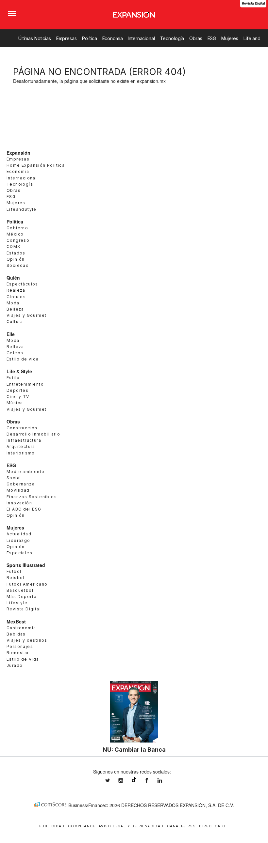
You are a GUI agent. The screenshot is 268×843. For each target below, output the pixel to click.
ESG (212, 38)
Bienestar (18, 652)
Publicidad (52, 826)
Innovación (19, 502)
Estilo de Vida (23, 659)
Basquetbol (20, 590)
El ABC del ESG (24, 509)
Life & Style (19, 371)
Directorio (212, 826)
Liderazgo (18, 540)
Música (15, 402)
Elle (11, 334)
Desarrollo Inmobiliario (33, 434)
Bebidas (16, 634)
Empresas (66, 38)
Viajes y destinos (27, 640)
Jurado (15, 665)
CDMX (14, 246)
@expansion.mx (134, 780)
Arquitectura (21, 446)
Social (14, 477)
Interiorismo (21, 453)
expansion (164, 780)
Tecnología (172, 38)
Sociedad (18, 265)
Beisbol (16, 577)
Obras (195, 38)
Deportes (17, 390)
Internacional (141, 38)
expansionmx (112, 780)
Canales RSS (181, 826)
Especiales (19, 552)
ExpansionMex (151, 780)
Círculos (16, 296)
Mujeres (229, 38)
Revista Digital (24, 608)
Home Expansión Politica (36, 165)
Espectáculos (22, 284)
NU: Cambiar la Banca (134, 749)
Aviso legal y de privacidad (131, 826)
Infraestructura (24, 440)
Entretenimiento (25, 384)
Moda (13, 302)
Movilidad (18, 490)
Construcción (22, 427)
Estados (16, 253)
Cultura (15, 321)
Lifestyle (17, 602)
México (15, 234)
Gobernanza (21, 484)
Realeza (16, 290)
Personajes (20, 646)
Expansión (18, 152)
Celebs (15, 352)
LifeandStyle (22, 209)
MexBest (16, 621)
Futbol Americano (27, 584)
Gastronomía (21, 627)
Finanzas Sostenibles (32, 496)
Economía (112, 38)
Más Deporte (22, 596)
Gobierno (17, 227)
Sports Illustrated (26, 565)
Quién (13, 277)
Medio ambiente (26, 471)
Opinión (16, 259)
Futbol (14, 571)
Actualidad (19, 533)
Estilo (13, 377)
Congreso (18, 240)
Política (89, 38)
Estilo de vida (23, 359)
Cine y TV (18, 396)
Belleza (15, 309)
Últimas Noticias (34, 38)
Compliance (81, 826)
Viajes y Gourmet (26, 315)
